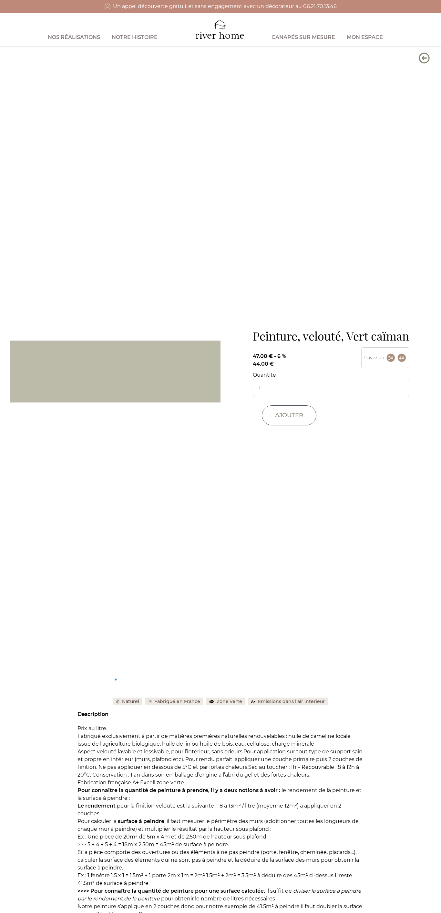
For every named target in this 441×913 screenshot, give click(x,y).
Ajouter (289, 415)
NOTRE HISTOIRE (135, 37)
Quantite (264, 375)
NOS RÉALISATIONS (74, 37)
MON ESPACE (365, 37)
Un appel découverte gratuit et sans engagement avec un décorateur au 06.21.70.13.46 (225, 6)
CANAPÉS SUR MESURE (303, 37)
